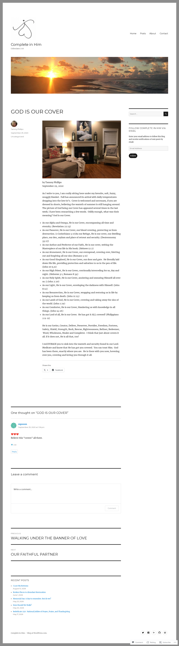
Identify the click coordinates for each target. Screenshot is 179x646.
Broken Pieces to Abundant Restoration (29, 592)
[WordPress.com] (165, 632)
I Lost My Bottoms (20, 586)
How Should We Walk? (22, 605)
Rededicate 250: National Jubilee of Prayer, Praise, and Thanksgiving (41, 611)
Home (133, 33)
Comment (112, 508)
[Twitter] (143, 632)
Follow (133, 156)
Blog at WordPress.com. (37, 633)
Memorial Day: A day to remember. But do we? (32, 599)
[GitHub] (159, 632)
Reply (14, 452)
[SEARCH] (166, 114)
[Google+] (154, 632)
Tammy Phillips (17, 129)
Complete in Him (26, 44)
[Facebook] (148, 632)
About (152, 33)
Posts (143, 33)
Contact (164, 33)
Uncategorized (17, 136)
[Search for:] (146, 114)
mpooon (22, 424)
